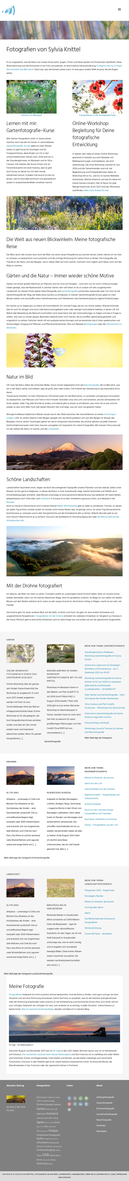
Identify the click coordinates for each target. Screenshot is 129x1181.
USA (45, 1155)
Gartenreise (50, 1109)
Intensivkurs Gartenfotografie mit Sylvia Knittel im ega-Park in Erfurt (104, 715)
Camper (57, 1097)
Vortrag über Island (94, 907)
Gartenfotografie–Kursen (18, 146)
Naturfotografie (91, 385)
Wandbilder (78, 1174)
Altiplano (12, 793)
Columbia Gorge (48, 1101)
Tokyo (39, 1155)
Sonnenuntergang (46, 1150)
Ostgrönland (43, 1135)
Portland (46, 1139)
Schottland (42, 1143)
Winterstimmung (93, 928)
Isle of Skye (53, 1118)
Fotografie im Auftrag (46, 1174)
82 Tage (57, 1051)
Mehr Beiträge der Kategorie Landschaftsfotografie (28, 974)
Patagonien (54, 1135)
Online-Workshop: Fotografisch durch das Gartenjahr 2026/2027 (21, 674)
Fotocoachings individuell (97, 723)
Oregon (53, 1130)
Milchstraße (52, 1127)
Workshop (42, 1164)
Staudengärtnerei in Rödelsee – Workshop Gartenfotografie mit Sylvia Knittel (103, 655)
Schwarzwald (53, 1142)
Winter (39, 1160)
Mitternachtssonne (42, 1131)
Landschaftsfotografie (106, 1114)
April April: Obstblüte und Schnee (101, 819)
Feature (57, 1104)
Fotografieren (15, 994)
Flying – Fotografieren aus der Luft (101, 825)
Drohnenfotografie (105, 1108)
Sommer (59, 1146)
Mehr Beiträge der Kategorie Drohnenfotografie (27, 858)
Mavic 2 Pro (40, 1127)
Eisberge (49, 1104)
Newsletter (101, 1131)
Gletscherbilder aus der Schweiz (100, 789)
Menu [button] (119, 9)
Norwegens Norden (59, 793)
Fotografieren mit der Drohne (49, 616)
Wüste (50, 1164)
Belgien (44, 1097)
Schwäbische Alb (49, 1146)
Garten (41, 1109)
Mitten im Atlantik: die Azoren (99, 778)
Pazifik (40, 1139)
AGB (113, 1174)
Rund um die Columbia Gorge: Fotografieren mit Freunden (99, 811)
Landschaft (53, 429)
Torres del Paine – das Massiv (98, 934)
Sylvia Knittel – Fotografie (19, 11)
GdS (56, 1109)
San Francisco (54, 1139)
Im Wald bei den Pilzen (15, 1108)
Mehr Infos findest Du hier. (96, 190)
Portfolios (101, 1125)
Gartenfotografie (69, 291)
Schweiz (10, 502)
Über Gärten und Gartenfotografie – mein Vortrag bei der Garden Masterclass (105, 696)
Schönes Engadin (93, 804)
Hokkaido (40, 1118)
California (51, 1097)
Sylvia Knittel (27, 1174)
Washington (55, 1155)
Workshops (65, 1174)
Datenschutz (103, 1174)
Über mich (90, 1174)
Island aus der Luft (93, 783)
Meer (46, 1126)
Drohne (40, 1104)
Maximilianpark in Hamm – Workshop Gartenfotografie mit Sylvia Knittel (64, 676)
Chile (39, 1101)
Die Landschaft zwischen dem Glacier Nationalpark (46, 1054)
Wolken (53, 1160)
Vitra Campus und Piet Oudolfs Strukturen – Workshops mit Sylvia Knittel (105, 706)
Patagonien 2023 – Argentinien (100, 890)
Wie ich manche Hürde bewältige (37, 1009)
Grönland (45, 499)
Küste (57, 1122)
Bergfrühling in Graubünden (56, 907)
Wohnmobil (46, 1160)
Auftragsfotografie (105, 1097)
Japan (40, 1122)
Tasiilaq (57, 1150)
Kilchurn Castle (49, 1123)
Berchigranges (90, 324)
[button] (69, 1098)
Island (87, 913)
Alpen (39, 1097)
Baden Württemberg (67, 506)
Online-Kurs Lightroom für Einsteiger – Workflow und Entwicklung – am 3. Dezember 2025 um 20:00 (103, 668)
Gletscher (41, 1114)
